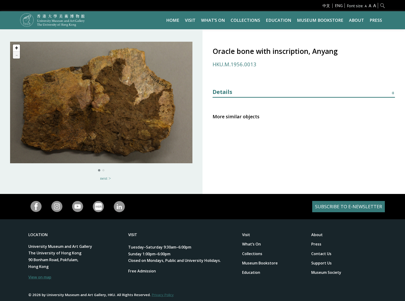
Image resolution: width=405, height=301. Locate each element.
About (356, 20)
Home (172, 20)
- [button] (16, 55)
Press (376, 20)
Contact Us (321, 253)
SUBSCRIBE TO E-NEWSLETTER (348, 206)
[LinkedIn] (119, 206)
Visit (190, 20)
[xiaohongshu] (98, 206)
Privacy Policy (163, 294)
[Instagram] (56, 206)
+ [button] (16, 48)
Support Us (321, 263)
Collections (245, 20)
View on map (39, 277)
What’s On (213, 20)
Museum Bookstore (320, 20)
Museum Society (326, 272)
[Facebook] (36, 206)
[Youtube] (77, 206)
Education (278, 20)
